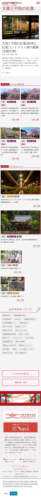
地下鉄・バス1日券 (23, 334)
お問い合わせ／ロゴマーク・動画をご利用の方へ (28, 460)
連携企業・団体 (20, 382)
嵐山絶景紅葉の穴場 (7, 341)
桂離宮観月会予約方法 (29, 319)
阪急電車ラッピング (20, 326)
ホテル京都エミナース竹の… (27, 349)
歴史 (19, 236)
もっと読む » (6, 73)
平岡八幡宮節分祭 (7, 319)
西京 (3, 196)
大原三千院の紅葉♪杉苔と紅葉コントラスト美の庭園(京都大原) (20, 47)
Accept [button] (13, 493)
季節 (11, 54)
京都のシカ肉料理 (20, 341)
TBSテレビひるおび (7, 326)
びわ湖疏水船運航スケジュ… (10, 323)
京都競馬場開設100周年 (19, 315)
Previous (7, 398)
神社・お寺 (5, 54)
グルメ (10, 196)
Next (34, 398)
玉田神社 (14, 349)
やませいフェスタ (18, 338)
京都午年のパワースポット (25, 345)
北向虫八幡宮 (6, 349)
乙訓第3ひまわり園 (7, 330)
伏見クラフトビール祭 (20, 330)
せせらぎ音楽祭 (29, 338)
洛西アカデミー (6, 338)
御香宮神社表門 (24, 323)
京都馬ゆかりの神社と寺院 (9, 345)
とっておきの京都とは (20, 374)
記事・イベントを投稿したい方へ (10, 460)
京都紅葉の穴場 (6, 315)
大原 (16, 54)
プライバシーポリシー (20, 466)
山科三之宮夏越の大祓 (20, 353)
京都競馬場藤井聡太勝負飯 (9, 334)
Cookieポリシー (20, 469)
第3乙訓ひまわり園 (7, 353)
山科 (3, 236)
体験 (16, 196)
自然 (15, 265)
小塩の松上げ (18, 319)
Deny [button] (6, 493)
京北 (23, 141)
